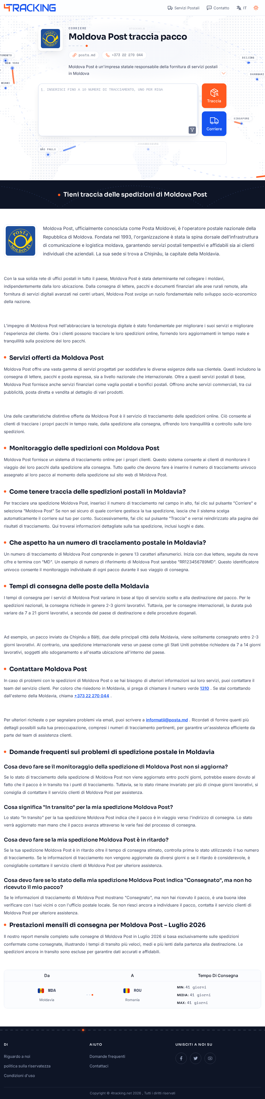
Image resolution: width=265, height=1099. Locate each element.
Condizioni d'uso (19, 1075)
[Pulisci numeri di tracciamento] (192, 130)
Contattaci (99, 1066)
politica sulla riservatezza (27, 1066)
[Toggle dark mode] (256, 8)
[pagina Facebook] (181, 1058)
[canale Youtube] (210, 1058)
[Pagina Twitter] (195, 1058)
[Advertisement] (132, 153)
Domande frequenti (107, 1056)
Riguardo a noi (17, 1056)
